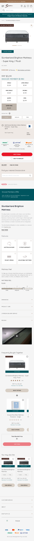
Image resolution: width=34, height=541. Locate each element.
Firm (27, 117)
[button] (17, 36)
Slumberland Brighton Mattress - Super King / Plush (17, 376)
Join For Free (14, 196)
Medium (17, 117)
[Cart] (31, 6)
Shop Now (23, 1)
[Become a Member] (25, 6)
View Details (28, 133)
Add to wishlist (18, 158)
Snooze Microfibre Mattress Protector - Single (15, 416)
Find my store (14, 165)
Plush (6, 117)
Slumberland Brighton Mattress (8, 470)
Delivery (4, 165)
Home (3, 20)
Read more (5, 230)
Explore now (7, 227)
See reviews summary (24, 70)
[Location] (21, 6)
